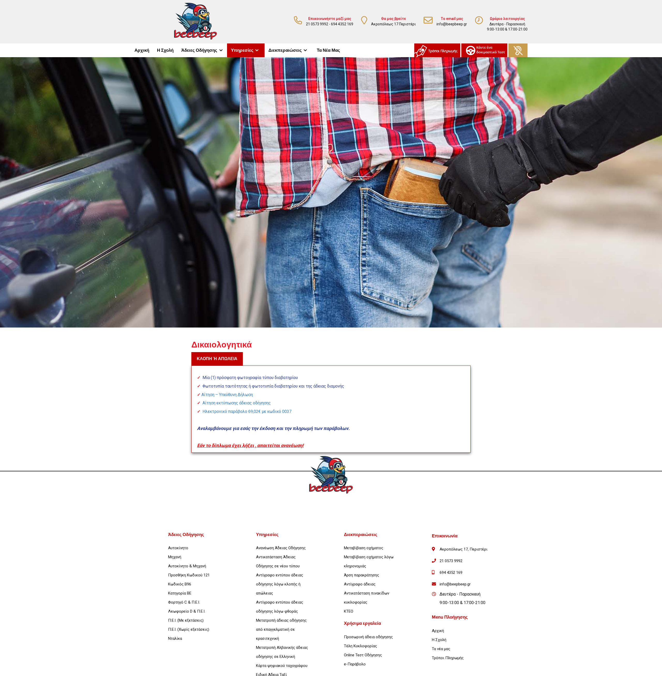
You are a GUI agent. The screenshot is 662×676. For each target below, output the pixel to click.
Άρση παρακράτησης (361, 575)
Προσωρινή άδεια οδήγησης (368, 637)
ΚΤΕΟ (348, 611)
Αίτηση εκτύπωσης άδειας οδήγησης (236, 402)
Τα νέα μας (441, 649)
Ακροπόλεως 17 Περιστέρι (393, 24)
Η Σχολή (165, 50)
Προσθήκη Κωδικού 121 (189, 575)
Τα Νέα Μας (328, 50)
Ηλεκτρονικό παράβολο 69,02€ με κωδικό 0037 (246, 411)
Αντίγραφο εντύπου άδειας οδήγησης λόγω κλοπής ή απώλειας (279, 584)
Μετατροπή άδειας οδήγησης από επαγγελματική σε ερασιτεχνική (281, 629)
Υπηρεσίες (242, 50)
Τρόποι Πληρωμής (448, 658)
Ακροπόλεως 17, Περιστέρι (463, 549)
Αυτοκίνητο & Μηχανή (187, 566)
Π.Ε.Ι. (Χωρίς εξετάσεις (188, 629)
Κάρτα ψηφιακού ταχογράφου (281, 665)
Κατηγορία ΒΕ (179, 593)
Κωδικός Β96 (179, 584)
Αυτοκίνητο (178, 548)
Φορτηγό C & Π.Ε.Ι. (184, 602)
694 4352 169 (342, 24)
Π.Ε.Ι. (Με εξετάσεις (185, 620)
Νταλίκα (175, 638)
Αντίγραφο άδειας (359, 584)
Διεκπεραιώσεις (285, 50)
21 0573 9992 (317, 24)
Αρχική (141, 50)
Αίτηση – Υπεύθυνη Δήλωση (227, 394)
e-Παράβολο (355, 664)
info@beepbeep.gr (452, 24)
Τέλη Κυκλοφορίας (360, 646)
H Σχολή (439, 639)
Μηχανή (174, 557)
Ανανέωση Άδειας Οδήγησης (281, 548)
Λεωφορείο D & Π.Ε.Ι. (186, 611)
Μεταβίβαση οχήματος (363, 548)
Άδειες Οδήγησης (199, 50)
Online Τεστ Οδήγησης (363, 655)
